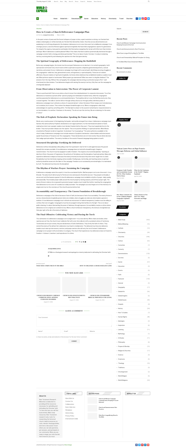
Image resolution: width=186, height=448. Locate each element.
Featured (134, 279)
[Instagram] (143, 18)
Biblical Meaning (134, 224)
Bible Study (134, 220)
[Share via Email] (85, 242)
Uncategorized (134, 372)
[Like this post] (77, 242)
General (134, 283)
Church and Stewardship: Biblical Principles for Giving (133, 57)
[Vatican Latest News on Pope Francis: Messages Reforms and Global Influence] (133, 135)
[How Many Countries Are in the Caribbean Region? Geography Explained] (124, 187)
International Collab (71, 419)
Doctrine (134, 257)
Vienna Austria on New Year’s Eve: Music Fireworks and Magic (141, 196)
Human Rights (134, 317)
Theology (134, 363)
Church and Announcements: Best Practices (131, 49)
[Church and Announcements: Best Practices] (74, 285)
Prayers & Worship (134, 346)
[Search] (149, 1)
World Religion (134, 376)
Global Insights (134, 296)
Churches (129, 18)
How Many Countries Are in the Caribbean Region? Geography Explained (124, 196)
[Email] (148, 18)
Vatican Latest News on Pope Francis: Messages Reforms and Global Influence (132, 150)
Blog (66, 1)
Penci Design (68, 445)
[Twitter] (140, 18)
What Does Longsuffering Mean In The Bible (130, 53)
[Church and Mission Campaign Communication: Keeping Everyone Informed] (48, 285)
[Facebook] (137, 18)
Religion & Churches (134, 350)
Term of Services (97, 1)
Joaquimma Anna (48, 35)
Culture (134, 241)
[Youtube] (145, 18)
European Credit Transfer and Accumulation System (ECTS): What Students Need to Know (124, 173)
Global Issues (134, 300)
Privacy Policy (69, 416)
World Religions (134, 380)
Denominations (76, 17)
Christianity (112, 18)
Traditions (134, 367)
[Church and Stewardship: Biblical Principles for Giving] (100, 285)
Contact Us (82, 1)
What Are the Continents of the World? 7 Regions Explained (141, 172)
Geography (134, 287)
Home (61, 1)
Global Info (63, 18)
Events (134, 270)
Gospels (134, 304)
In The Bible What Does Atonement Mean (129, 62)
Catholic (134, 228)
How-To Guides (134, 312)
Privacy (76, 1)
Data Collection (70, 407)
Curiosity (134, 249)
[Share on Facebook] (79, 242)
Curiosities (134, 245)
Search (119, 28)
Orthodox (134, 338)
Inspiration (134, 325)
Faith (134, 274)
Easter (86, 18)
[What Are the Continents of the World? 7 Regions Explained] (142, 162)
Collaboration (69, 404)
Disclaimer (89, 1)
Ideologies (134, 321)
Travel (121, 18)
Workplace (68, 410)
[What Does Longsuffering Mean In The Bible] (92, 416)
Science (134, 355)
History (103, 18)
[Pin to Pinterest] (83, 242)
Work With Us (69, 398)
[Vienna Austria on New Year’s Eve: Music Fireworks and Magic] (142, 187)
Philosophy (134, 342)
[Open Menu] (37, 18)
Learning (134, 329)
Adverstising (69, 413)
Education (94, 18)
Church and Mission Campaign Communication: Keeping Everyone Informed (48, 297)
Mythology (134, 333)
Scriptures (134, 359)
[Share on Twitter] (81, 242)
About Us (56, 1)
